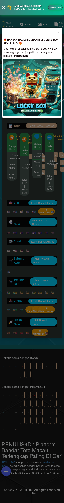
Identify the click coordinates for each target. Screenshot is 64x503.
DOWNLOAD (55, 7)
